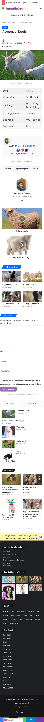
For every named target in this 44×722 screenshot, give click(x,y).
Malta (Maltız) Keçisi (31, 304)
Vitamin (37, 619)
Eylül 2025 (7, 638)
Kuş (31, 615)
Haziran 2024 (8, 674)
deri (13, 611)
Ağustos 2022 (8, 688)
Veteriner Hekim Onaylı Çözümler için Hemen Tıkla (22, 394)
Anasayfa (18, 707)
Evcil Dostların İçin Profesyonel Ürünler (22, 37)
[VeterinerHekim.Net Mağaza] (22, 15)
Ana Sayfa (7, 22)
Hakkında (26, 707)
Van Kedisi (20, 427)
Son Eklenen (32, 403)
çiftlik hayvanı (23, 169)
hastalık (5, 615)
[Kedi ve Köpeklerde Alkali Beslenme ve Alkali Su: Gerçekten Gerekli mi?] (8, 579)
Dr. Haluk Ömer (7, 43)
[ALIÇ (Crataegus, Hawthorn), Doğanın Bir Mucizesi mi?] (11, 479)
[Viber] (39, 719)
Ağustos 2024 (8, 667)
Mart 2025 (7, 646)
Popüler (10, 403)
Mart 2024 (7, 684)
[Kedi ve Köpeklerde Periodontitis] (11, 506)
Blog (13, 22)
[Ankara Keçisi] (22, 218)
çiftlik (9, 169)
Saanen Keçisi (28, 284)
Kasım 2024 (7, 660)
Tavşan (13, 619)
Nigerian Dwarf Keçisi (10, 304)
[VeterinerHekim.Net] (15, 8)
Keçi (31, 22)
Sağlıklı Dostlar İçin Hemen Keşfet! (22, 83)
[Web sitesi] (22, 200)
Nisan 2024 (7, 681)
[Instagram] (22, 150)
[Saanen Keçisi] (32, 276)
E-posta (3, 361)
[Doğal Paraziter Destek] (32, 479)
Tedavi (21, 619)
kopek (25, 615)
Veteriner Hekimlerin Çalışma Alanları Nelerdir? (22, 3)
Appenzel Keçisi (22, 411)
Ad (1, 352)
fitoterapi (31, 611)
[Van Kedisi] (8, 432)
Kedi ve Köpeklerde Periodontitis (9, 516)
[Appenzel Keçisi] (8, 414)
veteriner (29, 619)
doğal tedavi (21, 611)
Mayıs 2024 (7, 677)
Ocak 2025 (7, 653)
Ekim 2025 (7, 635)
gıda (38, 611)
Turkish (10, 720)
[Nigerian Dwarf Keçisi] (11, 296)
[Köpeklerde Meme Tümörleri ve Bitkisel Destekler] (8, 592)
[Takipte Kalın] (40, 537)
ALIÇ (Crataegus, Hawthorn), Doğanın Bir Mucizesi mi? (10, 489)
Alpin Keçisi (21, 441)
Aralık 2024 (7, 656)
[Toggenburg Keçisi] (11, 276)
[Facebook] (18, 150)
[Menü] (3, 9)
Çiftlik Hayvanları (22, 22)
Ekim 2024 (7, 663)
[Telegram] (30, 719)
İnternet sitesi (5, 371)
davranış (5, 611)
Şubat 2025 (7, 649)
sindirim (5, 619)
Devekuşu (20, 451)
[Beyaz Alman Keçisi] (22, 245)
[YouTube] (26, 150)
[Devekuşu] (8, 456)
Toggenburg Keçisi (9, 284)
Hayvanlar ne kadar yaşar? (13, 421)
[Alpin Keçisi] (8, 444)
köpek (37, 615)
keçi (36, 169)
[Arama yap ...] (41, 9)
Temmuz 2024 (8, 670)
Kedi (12, 615)
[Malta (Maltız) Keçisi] (32, 296)
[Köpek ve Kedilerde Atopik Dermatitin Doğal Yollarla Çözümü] (32, 504)
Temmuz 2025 (8, 642)
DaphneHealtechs (21, 703)
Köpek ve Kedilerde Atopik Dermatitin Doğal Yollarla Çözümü (32, 514)
